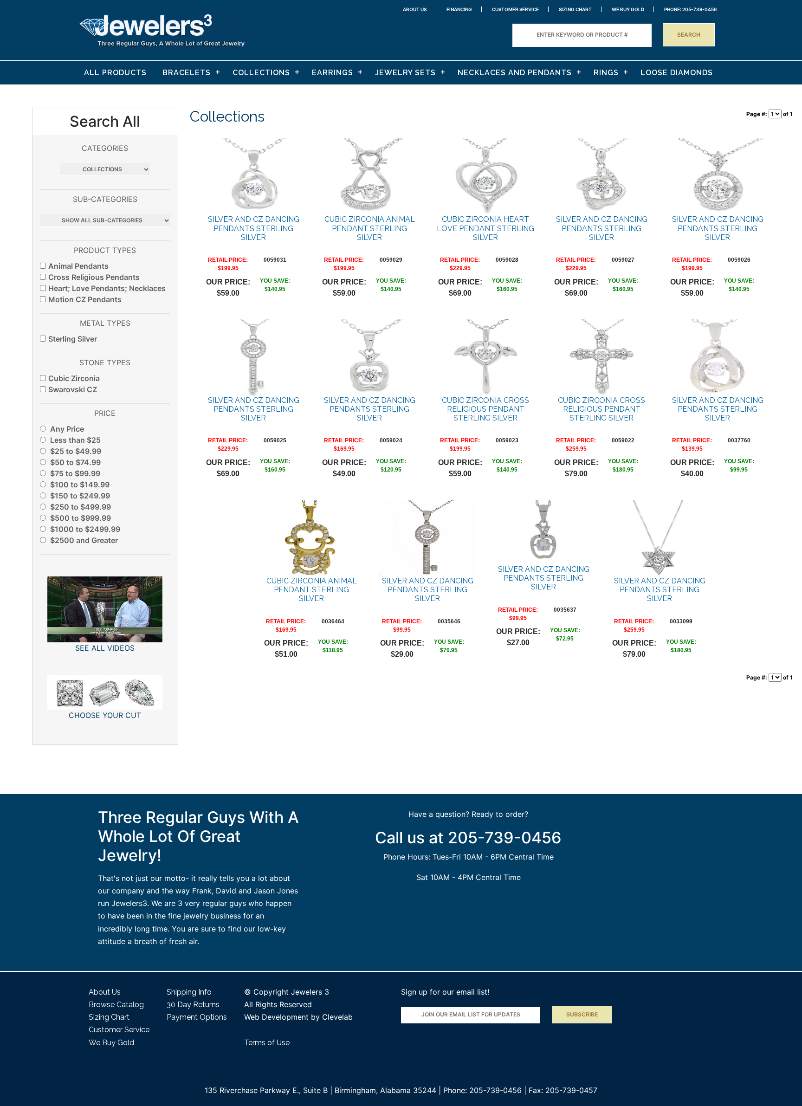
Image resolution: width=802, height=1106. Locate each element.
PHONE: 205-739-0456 (690, 9)
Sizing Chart (575, 9)
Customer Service (515, 9)
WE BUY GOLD (628, 9)
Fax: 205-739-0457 (563, 1090)
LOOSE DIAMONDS (676, 72)
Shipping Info (189, 992)
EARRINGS (332, 72)
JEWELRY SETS (405, 72)
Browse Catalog (116, 1004)
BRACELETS (186, 72)
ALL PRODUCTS (115, 72)
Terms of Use (267, 1042)
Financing (459, 9)
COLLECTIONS (261, 72)
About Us (415, 9)
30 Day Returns (193, 1004)
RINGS (606, 72)
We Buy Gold (111, 1042)
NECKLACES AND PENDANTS (515, 72)
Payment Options (197, 1017)
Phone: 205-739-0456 (482, 1090)
